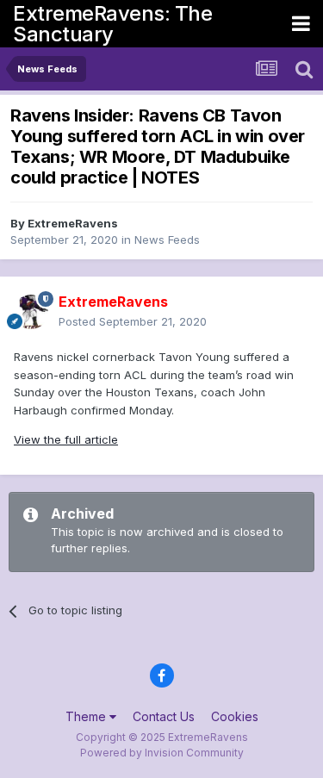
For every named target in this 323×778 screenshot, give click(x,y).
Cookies (234, 716)
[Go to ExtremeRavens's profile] (31, 312)
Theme (87, 716)
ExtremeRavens (73, 223)
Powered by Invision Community (162, 752)
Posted (133, 321)
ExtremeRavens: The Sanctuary (112, 24)
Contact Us (164, 716)
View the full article (66, 439)
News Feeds (167, 239)
